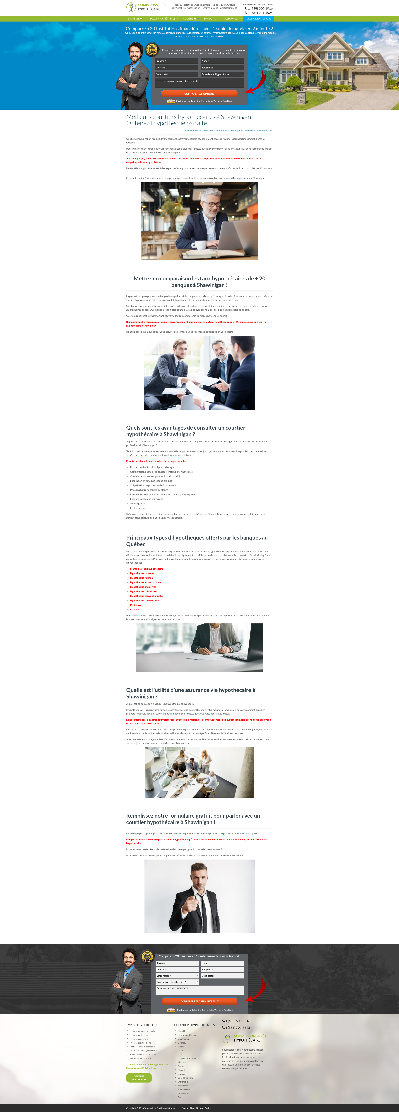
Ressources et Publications (141, 1068)
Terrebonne (183, 1085)
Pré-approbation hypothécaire (143, 1050)
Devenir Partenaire (259, 18)
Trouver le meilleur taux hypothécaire (147, 1064)
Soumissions (136, 18)
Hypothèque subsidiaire (140, 1043)
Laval (180, 1050)
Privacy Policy (204, 1108)
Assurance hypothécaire (140, 1058)
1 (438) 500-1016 (260, 8)
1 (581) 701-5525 (260, 13)
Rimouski (182, 1070)
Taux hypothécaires (162, 18)
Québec (181, 1066)
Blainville (182, 1031)
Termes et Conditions (223, 101)
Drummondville (185, 1039)
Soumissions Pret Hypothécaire (159, 1108)
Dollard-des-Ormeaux (187, 1035)
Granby (181, 1046)
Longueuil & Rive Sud (187, 1058)
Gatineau (182, 1043)
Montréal (182, 1062)
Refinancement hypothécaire (142, 1046)
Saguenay (182, 1074)
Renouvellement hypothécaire (143, 1054)
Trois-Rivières (184, 1089)
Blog (193, 1108)
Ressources (231, 18)
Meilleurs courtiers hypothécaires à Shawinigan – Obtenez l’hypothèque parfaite (233, 130)
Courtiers (189, 18)
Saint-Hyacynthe (185, 1078)
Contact (186, 1108)
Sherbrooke (183, 1082)
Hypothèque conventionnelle (142, 1031)
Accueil (188, 130)
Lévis (180, 1054)
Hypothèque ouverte (139, 1039)
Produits (210, 18)
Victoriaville (183, 1093)
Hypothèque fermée (139, 1035)
